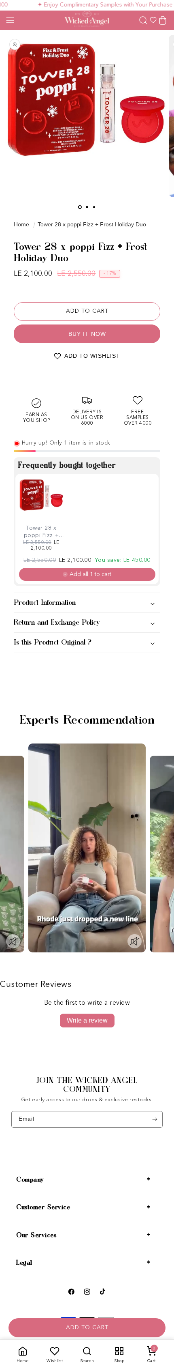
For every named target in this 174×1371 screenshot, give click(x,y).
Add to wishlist (92, 355)
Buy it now (87, 334)
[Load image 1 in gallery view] (80, 207)
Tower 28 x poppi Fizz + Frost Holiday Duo (92, 224)
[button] (10, 20)
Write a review (87, 1020)
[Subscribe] (154, 1119)
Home (21, 224)
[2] (87, 207)
